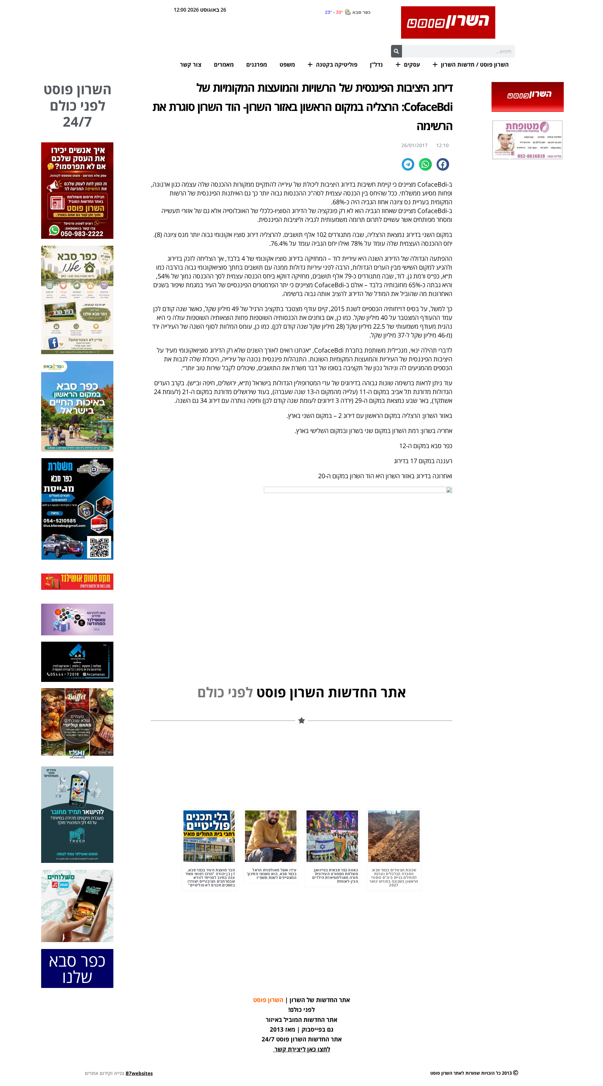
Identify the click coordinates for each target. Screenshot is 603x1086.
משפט (287, 64)
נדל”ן (376, 64)
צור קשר (190, 64)
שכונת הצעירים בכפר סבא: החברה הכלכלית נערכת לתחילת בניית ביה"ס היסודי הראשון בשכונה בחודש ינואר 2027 (393, 877)
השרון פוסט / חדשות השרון (475, 64)
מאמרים (224, 64)
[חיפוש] (396, 51)
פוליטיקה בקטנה (336, 64)
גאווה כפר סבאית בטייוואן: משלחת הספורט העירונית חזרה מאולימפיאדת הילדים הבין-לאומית (335, 875)
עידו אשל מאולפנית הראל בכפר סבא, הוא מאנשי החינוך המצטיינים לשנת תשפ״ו (271, 873)
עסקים (412, 64)
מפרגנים (256, 64)
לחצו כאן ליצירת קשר (302, 1049)
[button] (443, 164)
